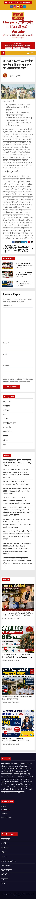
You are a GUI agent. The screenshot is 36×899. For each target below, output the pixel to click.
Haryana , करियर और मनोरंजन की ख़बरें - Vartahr (18, 27)
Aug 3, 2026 (20, 267)
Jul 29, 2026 (20, 286)
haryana (26, 45)
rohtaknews (17, 48)
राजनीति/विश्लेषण (9, 423)
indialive (20, 45)
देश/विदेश (6, 406)
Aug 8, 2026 (8, 744)
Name (6, 343)
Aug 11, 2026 (8, 702)
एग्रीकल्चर (7, 402)
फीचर (5, 414)
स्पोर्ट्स (5, 436)
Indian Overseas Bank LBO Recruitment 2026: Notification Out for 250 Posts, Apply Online (17, 491)
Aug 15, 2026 (8, 660)
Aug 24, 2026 (9, 618)
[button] (32, 53)
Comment (7, 306)
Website (6, 365)
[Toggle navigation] (28, 53)
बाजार (5, 419)
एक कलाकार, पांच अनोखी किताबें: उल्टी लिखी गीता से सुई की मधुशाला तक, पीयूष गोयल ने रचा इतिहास (17, 462)
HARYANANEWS (26, 48)
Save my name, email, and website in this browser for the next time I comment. (18, 380)
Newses (29, 894)
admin (18, 618)
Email (5, 354)
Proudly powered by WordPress (12, 894)
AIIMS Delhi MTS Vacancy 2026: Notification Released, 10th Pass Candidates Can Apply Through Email (16, 500)
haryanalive (8, 48)
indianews (9, 45)
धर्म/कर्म (6, 410)
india (14, 45)
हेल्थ (4, 445)
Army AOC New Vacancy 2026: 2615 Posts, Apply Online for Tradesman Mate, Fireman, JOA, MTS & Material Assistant (16, 658)
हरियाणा (6, 440)
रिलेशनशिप (7, 427)
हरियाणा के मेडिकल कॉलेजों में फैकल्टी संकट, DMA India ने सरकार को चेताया (17, 698)
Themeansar (18, 896)
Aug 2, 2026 (20, 277)
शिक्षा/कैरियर (7, 432)
